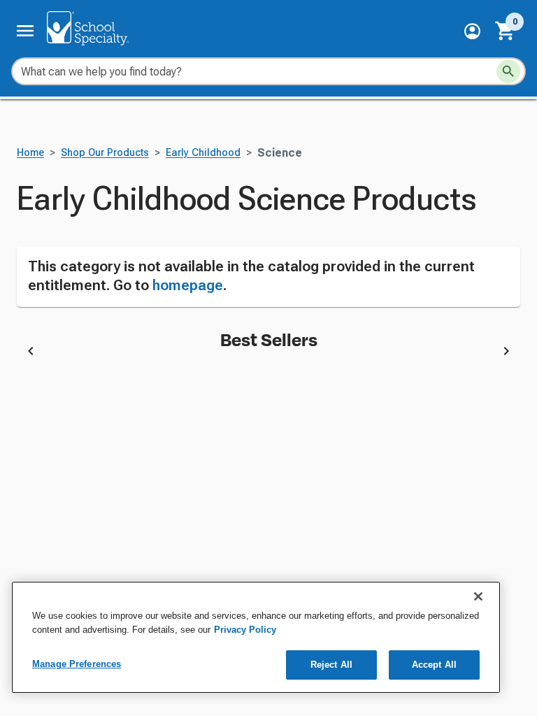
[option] (165, 353)
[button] (472, 31)
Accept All (434, 664)
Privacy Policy (245, 629)
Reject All (331, 664)
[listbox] (268, 353)
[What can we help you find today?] (508, 71)
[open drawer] (25, 31)
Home (30, 153)
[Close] (478, 596)
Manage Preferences (76, 664)
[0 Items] (505, 31)
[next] (506, 353)
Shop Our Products (105, 153)
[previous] (31, 353)
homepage (187, 285)
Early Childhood (203, 153)
